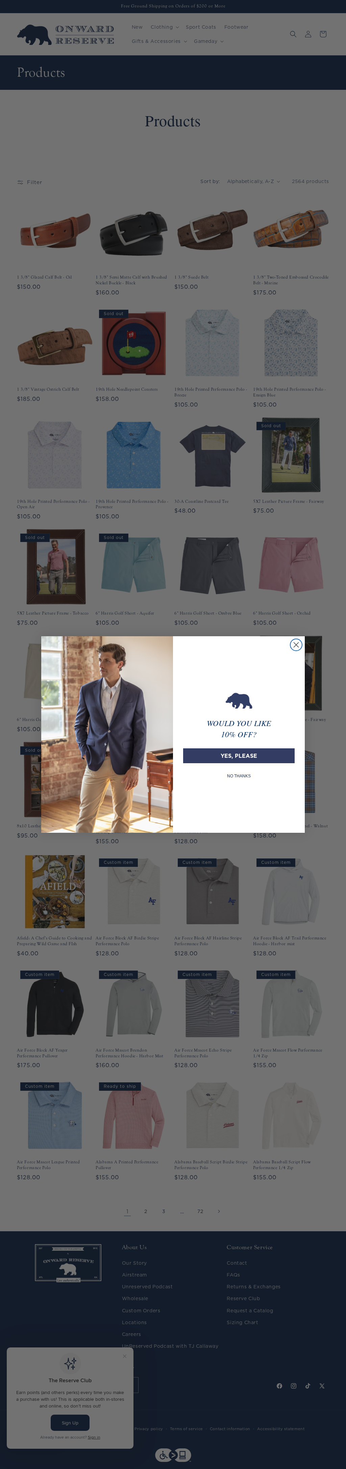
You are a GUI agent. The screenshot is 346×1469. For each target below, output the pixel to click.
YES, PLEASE (239, 755)
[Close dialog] (296, 645)
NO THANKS (239, 776)
